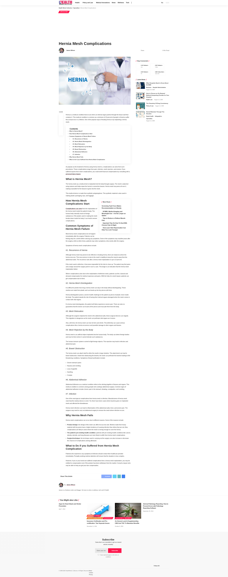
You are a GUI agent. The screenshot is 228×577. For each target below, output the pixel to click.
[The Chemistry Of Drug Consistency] (140, 105)
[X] (157, 66)
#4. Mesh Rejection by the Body (82, 146)
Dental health (149, 116)
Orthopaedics (108, 518)
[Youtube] (157, 73)
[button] (131, 2)
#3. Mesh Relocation (79, 144)
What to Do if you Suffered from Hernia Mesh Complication (87, 159)
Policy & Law (149, 106)
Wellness (127, 518)
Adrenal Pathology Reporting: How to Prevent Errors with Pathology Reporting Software (155, 506)
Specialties (64, 11)
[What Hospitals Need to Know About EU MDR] (140, 85)
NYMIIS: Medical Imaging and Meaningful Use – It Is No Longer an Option (114, 213)
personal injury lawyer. (73, 174)
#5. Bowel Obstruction (79, 149)
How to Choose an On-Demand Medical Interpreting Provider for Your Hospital (157, 95)
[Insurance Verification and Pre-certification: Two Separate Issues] (100, 511)
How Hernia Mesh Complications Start (80, 133)
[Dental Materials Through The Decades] (140, 114)
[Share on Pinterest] (151, 50)
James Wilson (70, 50)
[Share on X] (148, 50)
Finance (97, 515)
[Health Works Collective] (65, 2)
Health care (149, 99)
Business (148, 87)
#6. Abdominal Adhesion (80, 151)
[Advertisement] (114, 26)
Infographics (158, 116)
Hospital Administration (159, 87)
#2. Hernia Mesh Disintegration (82, 141)
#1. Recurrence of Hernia (80, 139)
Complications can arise (74, 208)
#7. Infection (76, 154)
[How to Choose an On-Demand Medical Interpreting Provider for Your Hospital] (140, 95)
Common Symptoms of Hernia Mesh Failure (82, 136)
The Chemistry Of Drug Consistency (157, 103)
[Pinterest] (142, 73)
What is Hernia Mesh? (76, 131)
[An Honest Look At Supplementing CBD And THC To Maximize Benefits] (128, 511)
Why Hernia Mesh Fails (76, 157)
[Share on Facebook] (146, 50)
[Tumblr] (168, 566)
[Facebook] (142, 66)
